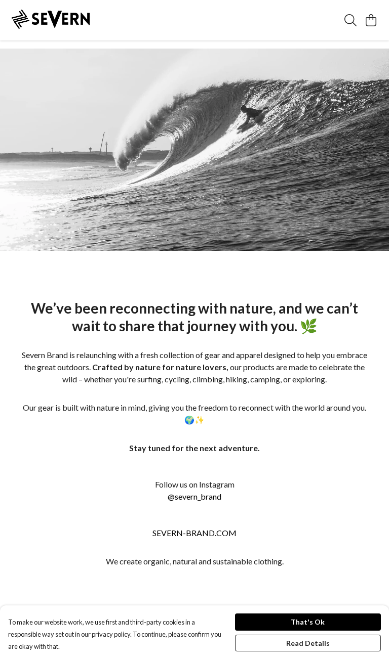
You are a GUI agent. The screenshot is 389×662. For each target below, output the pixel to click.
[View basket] (371, 20)
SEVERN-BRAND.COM (194, 533)
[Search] (350, 20)
